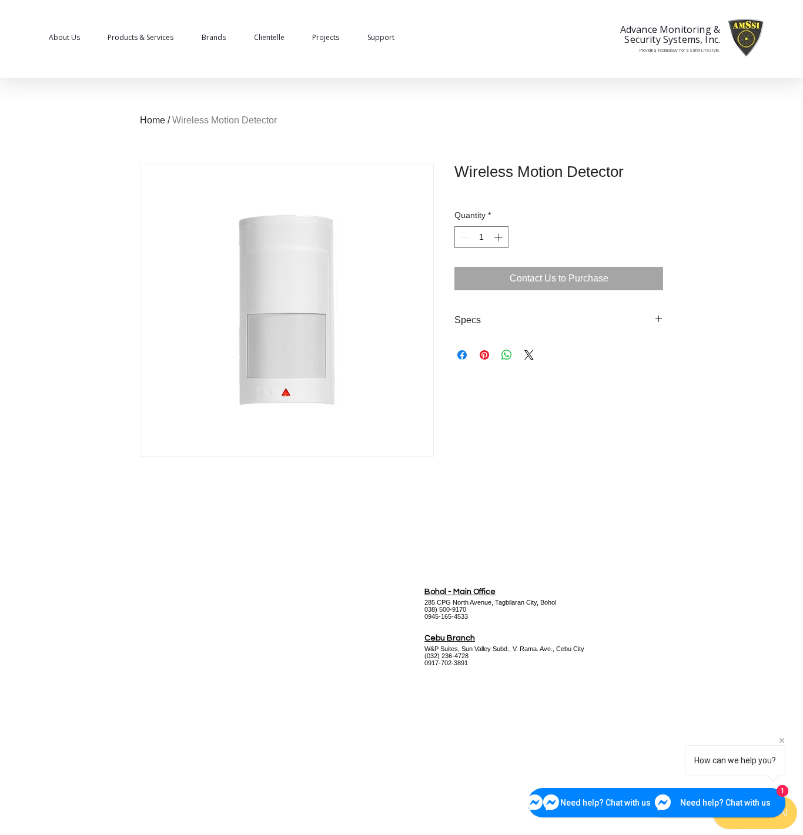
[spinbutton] (481, 237)
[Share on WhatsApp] (507, 355)
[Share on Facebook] (462, 355)
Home (152, 120)
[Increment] (499, 237)
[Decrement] (463, 237)
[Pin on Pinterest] (484, 355)
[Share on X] (529, 355)
